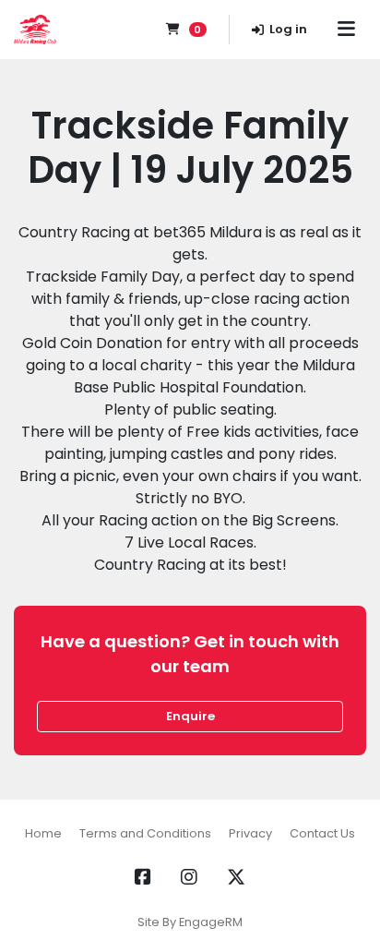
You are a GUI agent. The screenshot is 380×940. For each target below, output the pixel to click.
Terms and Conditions (145, 833)
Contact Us (322, 833)
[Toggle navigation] (346, 29)
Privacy (250, 833)
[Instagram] (189, 877)
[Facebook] (143, 877)
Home (43, 833)
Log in (288, 29)
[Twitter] (236, 877)
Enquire (190, 716)
